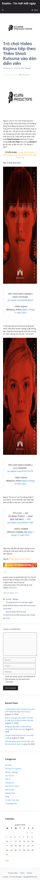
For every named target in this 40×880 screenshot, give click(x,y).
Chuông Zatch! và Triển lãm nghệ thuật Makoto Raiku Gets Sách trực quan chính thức (19, 605)
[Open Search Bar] (3, 10)
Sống (7, 796)
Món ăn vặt (9, 789)
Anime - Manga (12, 599)
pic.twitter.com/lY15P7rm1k (20, 471)
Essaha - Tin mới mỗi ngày (19, 3)
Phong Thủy (10, 793)
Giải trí (8, 779)
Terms (22, 873)
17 (7, 846)
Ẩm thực (8, 765)
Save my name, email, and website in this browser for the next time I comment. (20, 679)
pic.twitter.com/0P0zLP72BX (20, 522)
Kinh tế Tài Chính (12, 786)
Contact (29, 873)
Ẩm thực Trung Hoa (13, 768)
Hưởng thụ (9, 782)
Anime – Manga (11, 772)
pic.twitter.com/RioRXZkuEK (20, 300)
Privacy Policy (13, 873)
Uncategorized (11, 803)
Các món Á (9, 775)
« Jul (7, 860)
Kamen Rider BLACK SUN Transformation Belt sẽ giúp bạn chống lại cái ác (19, 615)
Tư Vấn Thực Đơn (12, 800)
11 (11, 841)
